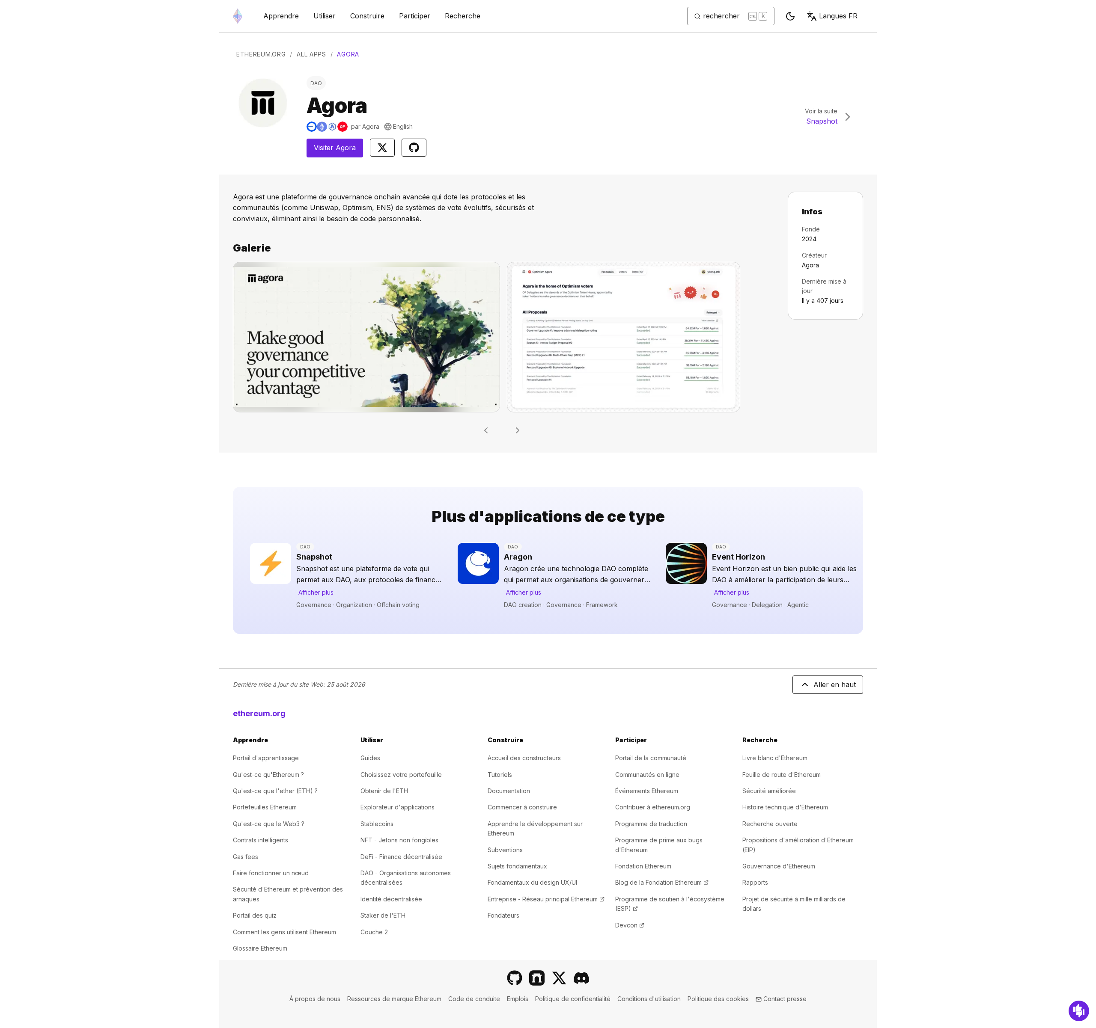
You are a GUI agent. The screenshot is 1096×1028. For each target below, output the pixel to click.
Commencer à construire (522, 807)
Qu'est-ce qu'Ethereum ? (268, 774)
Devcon (629, 925)
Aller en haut (834, 684)
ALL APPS (311, 54)
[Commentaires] (1079, 1011)
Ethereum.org (261, 54)
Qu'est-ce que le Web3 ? (268, 823)
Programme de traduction (651, 823)
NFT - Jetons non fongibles (399, 840)
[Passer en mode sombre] (790, 16)
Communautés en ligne (647, 774)
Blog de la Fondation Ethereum (662, 882)
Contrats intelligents (260, 840)
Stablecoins (376, 823)
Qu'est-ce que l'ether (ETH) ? (275, 790)
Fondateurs (503, 915)
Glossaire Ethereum (260, 948)
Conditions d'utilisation (649, 998)
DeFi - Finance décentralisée (401, 856)
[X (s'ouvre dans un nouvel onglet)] (559, 978)
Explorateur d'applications (397, 807)
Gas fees (245, 856)
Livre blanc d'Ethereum (774, 757)
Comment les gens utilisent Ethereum (284, 932)
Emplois (517, 998)
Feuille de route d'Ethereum (781, 774)
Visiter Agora (338, 150)
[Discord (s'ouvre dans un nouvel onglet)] (581, 978)
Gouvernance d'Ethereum (778, 866)
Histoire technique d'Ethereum (785, 807)
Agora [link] (348, 54)
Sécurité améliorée (769, 790)
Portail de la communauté (650, 757)
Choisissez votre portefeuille (401, 774)
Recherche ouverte (770, 823)
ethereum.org (259, 713)
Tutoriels (500, 774)
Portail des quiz (255, 915)
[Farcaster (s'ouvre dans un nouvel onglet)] (537, 978)
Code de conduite (474, 998)
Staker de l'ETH (382, 915)
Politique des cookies (718, 998)
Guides (370, 757)
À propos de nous (314, 998)
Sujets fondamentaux (517, 866)
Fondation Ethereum (643, 866)
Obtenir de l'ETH (384, 790)
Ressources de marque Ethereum (394, 998)
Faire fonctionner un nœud (271, 873)
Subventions (505, 849)
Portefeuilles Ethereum (265, 807)
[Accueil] (237, 16)
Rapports (755, 882)
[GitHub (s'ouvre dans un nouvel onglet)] (514, 978)
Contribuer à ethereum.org (652, 807)
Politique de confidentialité (573, 998)
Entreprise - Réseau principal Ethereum (546, 899)
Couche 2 (374, 932)
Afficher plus (316, 592)
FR (838, 16)
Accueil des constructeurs (524, 757)
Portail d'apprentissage (266, 757)
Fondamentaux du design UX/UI (532, 882)
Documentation (509, 790)
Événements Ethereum (646, 790)
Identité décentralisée (391, 899)
